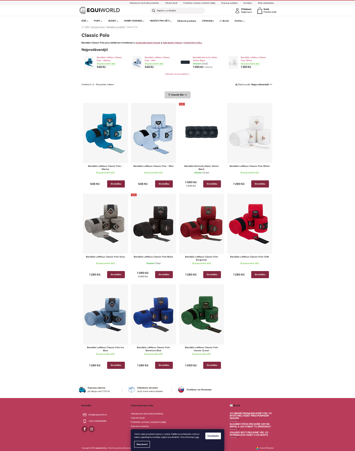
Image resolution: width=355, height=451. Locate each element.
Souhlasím (213, 435)
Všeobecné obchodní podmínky (144, 3)
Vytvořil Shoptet (267, 448)
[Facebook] (84, 429)
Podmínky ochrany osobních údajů (199, 3)
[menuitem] (85, 21)
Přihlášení (246, 9)
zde (197, 437)
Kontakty (248, 3)
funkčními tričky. (193, 42)
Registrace (246, 12)
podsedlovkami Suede (148, 42)
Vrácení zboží (171, 3)
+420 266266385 (97, 421)
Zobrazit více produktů (176, 74)
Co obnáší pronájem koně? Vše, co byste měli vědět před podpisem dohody (251, 416)
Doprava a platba (229, 3)
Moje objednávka (266, 3)
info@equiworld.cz (97, 414)
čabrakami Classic (172, 42)
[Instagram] (91, 429)
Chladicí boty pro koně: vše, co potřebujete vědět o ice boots (249, 433)
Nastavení (142, 444)
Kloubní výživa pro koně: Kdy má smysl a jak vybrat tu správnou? (250, 425)
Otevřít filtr (177, 94)
